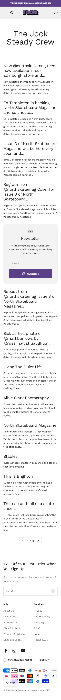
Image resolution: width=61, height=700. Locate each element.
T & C (37, 628)
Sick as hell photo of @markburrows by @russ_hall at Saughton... (27, 338)
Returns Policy (42, 616)
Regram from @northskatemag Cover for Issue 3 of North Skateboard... (28, 191)
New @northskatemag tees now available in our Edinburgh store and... (29, 70)
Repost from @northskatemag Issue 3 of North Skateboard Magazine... (29, 298)
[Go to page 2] (38, 540)
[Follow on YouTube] (23, 650)
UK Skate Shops (12, 639)
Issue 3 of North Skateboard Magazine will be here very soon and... (30, 148)
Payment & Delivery (14, 634)
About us (8, 610)
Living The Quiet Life (22, 366)
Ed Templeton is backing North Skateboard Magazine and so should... (29, 107)
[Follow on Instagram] (14, 650)
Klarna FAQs (41, 639)
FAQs (36, 634)
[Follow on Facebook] (5, 650)
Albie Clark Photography (26, 398)
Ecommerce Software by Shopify (34, 690)
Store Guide (10, 622)
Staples (10, 456)
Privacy (38, 610)
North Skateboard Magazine (29, 425)
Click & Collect (11, 628)
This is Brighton (18, 476)
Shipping (39, 622)
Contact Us (9, 616)
